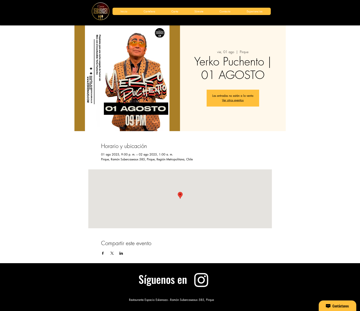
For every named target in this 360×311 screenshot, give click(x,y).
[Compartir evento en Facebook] (103, 253)
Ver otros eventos (233, 100)
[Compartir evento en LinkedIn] (121, 253)
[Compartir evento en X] (112, 253)
